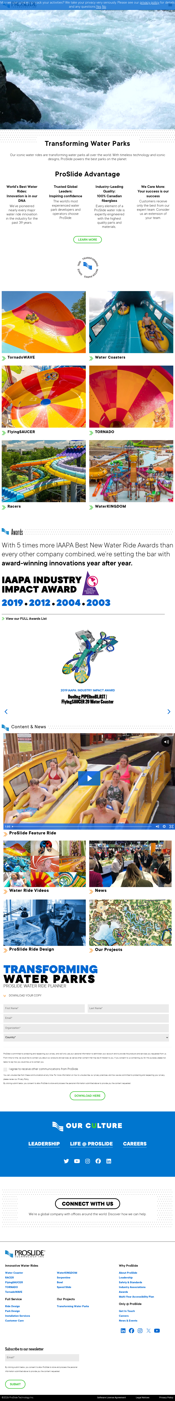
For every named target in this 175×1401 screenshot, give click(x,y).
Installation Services (17, 1316)
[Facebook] (98, 1161)
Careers (135, 1144)
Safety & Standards (130, 1282)
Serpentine (63, 1277)
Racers (14, 507)
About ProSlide (128, 1273)
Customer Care (14, 1320)
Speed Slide (64, 1287)
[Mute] (157, 826)
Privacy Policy (166, 1398)
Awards (123, 1292)
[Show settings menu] (164, 826)
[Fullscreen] (171, 826)
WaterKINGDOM (110, 507)
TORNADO (104, 432)
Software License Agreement (111, 1398)
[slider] (82, 826)
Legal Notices (142, 1398)
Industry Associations (132, 1287)
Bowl (60, 1282)
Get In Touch (127, 1311)
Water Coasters (110, 358)
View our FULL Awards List (26, 619)
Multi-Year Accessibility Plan (136, 1297)
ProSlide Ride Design (31, 950)
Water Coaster (14, 1273)
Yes (98, 7)
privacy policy (149, 3)
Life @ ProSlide (91, 1144)
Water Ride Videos (29, 891)
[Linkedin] (108, 1161)
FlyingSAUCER (21, 432)
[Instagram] (87, 1161)
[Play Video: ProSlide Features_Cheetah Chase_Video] (89, 778)
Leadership (44, 1144)
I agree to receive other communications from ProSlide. (43, 1069)
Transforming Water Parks (73, 1306)
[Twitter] (66, 1161)
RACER (9, 1277)
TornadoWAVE (21, 358)
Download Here (87, 1096)
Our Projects (108, 950)
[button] (169, 711)
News (101, 891)
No (104, 7)
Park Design (12, 1311)
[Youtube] (77, 1161)
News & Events (128, 1320)
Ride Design (12, 1306)
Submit (15, 1384)
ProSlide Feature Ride (32, 833)
